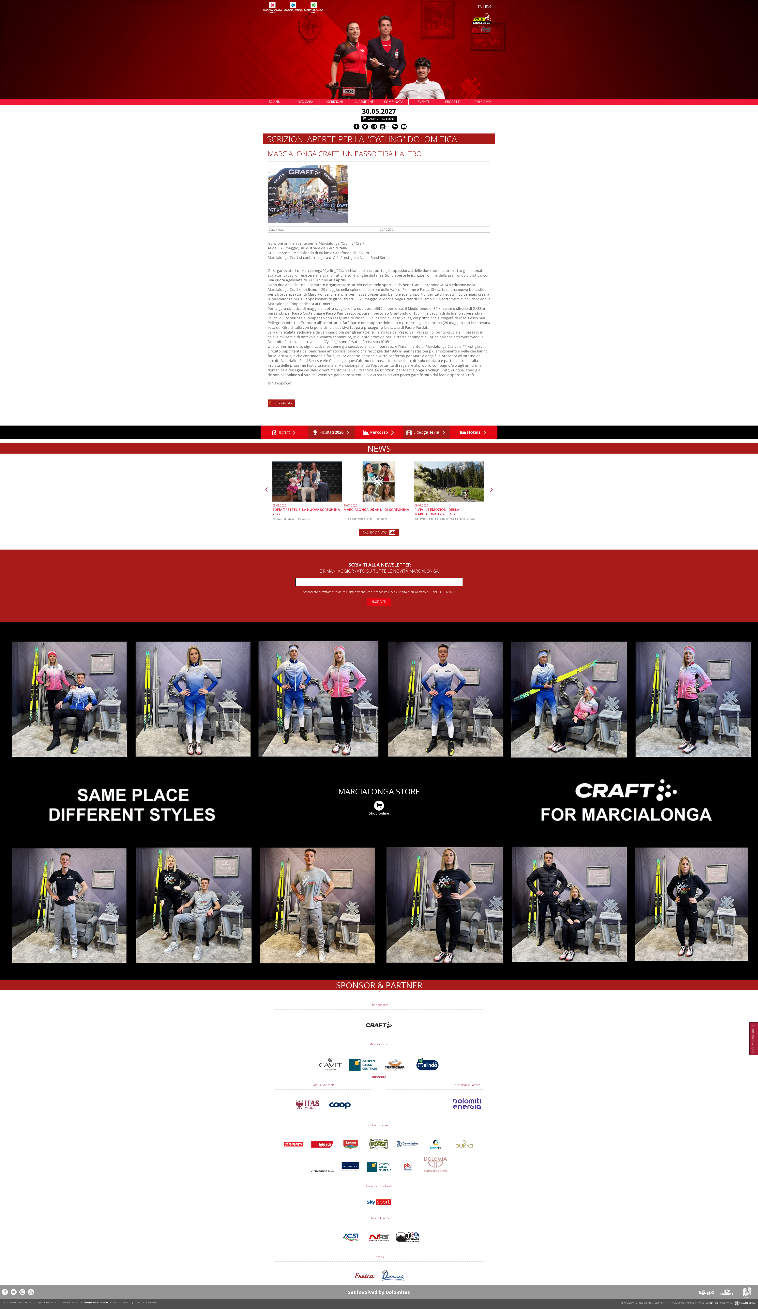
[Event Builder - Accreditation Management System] (744, 1303)
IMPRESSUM (712, 1303)
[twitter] (365, 127)
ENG (488, 6)
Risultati (331, 432)
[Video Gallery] (404, 127)
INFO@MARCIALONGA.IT (96, 1302)
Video (425, 432)
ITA (479, 6)
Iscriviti (284, 432)
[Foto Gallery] (395, 127)
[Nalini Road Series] (436, 30)
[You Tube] (383, 127)
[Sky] (379, 1207)
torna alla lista (282, 403)
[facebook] (356, 127)
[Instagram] (374, 127)
